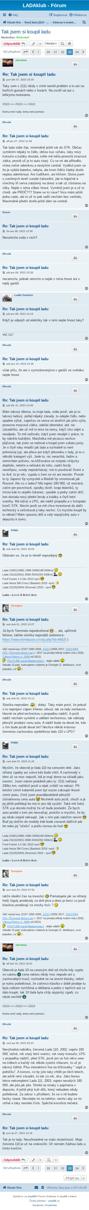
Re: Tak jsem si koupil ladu (28, 74)
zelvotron (21, 60)
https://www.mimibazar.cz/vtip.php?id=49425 (34, 639)
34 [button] (77, 52)
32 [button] (62, 52)
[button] (25, 52)
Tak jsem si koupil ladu (25, 31)
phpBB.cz (54, 1200)
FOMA (14, 530)
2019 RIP (71, 649)
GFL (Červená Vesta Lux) (18, 652)
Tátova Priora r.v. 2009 (16, 656)
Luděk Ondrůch (23, 295)
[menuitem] (13, 15)
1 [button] (38, 52)
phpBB (32, 1196)
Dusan (6, 212)
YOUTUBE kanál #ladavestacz (25, 660)
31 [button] (55, 52)
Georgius (16, 605)
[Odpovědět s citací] (75, 64)
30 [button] (48, 52)
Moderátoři (22, 37)
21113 (46, 649)
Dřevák (6, 122)
